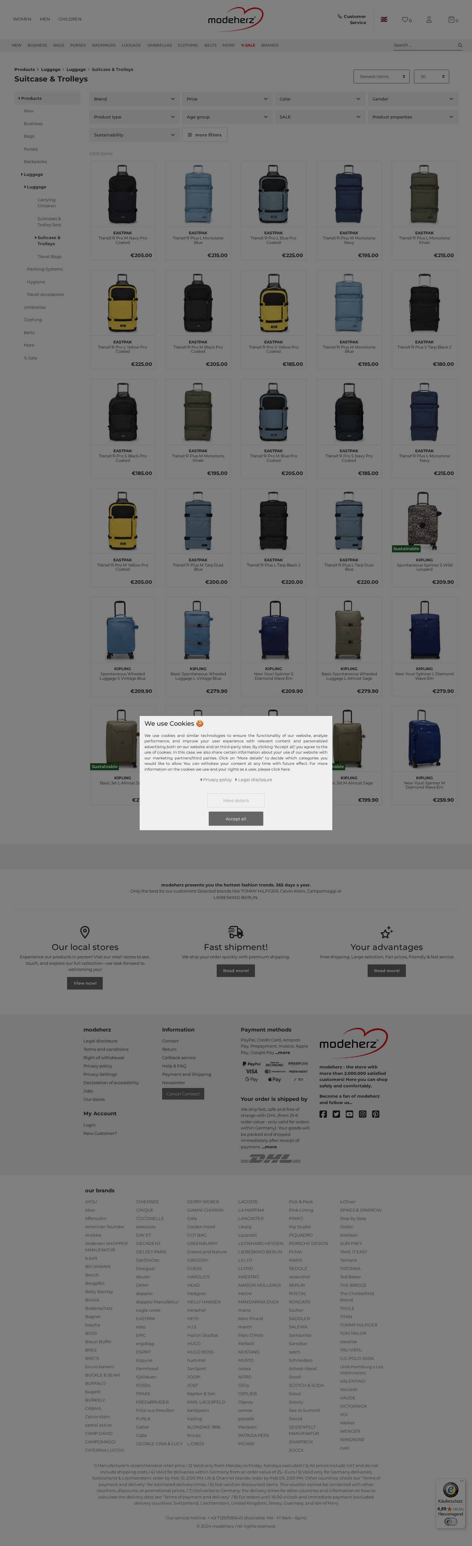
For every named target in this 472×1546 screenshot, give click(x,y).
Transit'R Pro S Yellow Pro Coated (274, 346)
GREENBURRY (202, 1243)
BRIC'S (92, 1358)
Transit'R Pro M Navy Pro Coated (123, 237)
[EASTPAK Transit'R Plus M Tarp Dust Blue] (198, 520)
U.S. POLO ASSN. (357, 1358)
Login (89, 1124)
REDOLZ (298, 1268)
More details (236, 800)
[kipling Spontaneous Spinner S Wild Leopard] (424, 520)
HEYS (193, 1318)
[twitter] (339, 1114)
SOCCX (296, 1450)
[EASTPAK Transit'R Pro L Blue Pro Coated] (273, 194)
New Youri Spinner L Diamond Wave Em (424, 673)
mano (244, 1310)
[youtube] (352, 1114)
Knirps (194, 1435)
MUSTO (246, 1360)
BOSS (91, 1333)
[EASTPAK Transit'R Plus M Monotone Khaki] (198, 412)
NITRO (245, 1376)
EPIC (141, 1335)
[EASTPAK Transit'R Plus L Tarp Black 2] (273, 520)
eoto (140, 1326)
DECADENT (148, 1243)
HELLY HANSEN (204, 1301)
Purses (78, 45)
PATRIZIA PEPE (253, 1435)
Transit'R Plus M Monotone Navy (349, 237)
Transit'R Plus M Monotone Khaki (198, 455)
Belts (210, 45)
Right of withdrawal (103, 1057)
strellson (349, 1235)
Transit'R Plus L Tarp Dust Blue (349, 564)
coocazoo (146, 1226)
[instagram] (365, 1114)
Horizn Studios (202, 1335)
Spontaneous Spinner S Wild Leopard (424, 564)
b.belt (91, 1258)
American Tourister (105, 1226)
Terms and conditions (105, 1049)
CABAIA (93, 1408)
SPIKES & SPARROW (361, 1210)
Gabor (142, 1426)
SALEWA (298, 1326)
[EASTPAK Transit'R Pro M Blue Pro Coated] (273, 412)
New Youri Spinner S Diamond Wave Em (273, 673)
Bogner (93, 1316)
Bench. (92, 1274)
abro (90, 1210)
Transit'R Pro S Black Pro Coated (123, 455)
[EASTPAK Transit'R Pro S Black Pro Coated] (122, 412)
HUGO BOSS (200, 1351)
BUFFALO (95, 1383)
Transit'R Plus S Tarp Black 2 (424, 344)
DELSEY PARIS (151, 1251)
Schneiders (300, 1360)
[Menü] (462, 1482)
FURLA (143, 1418)
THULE (347, 1308)
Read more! (236, 970)
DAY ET (143, 1235)
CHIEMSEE (147, 1201)
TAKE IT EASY (353, 1251)
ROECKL (298, 1293)
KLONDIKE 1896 (204, 1426)
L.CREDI (195, 1443)
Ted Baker (350, 1276)
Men (45, 19)
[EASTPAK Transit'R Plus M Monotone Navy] (349, 194)
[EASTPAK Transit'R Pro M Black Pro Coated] (198, 302)
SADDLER (299, 1318)
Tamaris (348, 1260)
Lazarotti (247, 1235)
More (229, 45)
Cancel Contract (183, 1093)
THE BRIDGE (353, 1285)
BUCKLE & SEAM (102, 1375)
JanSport (196, 1368)
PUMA (295, 1251)
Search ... (403, 45)
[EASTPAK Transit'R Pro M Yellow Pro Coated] (122, 520)
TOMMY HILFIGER (358, 1324)
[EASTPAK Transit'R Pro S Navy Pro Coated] (349, 412)
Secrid (295, 1418)
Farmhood (147, 1368)
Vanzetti (348, 1389)
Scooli (295, 1376)
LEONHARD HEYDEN (261, 1243)
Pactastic (247, 1426)
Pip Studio (300, 1226)
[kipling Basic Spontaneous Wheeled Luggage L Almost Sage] (349, 629)
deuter (143, 1276)
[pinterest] (378, 1114)
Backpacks (104, 45)
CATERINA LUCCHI (104, 1450)
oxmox (245, 1410)
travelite (348, 1341)
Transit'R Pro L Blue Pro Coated (273, 237)
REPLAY (297, 1285)
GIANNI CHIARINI (205, 1210)
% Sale (248, 45)
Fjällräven (146, 1376)
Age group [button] (198, 116)
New (17, 45)
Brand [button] (100, 98)
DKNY (142, 1285)
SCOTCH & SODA (306, 1385)
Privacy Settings (100, 1074)
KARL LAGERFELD (206, 1401)
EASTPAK (145, 1318)
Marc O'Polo (250, 1335)
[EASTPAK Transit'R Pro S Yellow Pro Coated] (273, 302)
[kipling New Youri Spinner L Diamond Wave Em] (424, 629)
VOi (344, 1414)
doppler (144, 1293)
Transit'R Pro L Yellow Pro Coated (122, 346)
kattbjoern (198, 1410)
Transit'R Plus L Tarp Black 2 (274, 561)
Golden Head (201, 1226)
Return (169, 1049)
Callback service (179, 1057)
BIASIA (92, 1299)
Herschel (196, 1310)
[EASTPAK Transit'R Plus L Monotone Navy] (424, 412)
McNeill (246, 1343)
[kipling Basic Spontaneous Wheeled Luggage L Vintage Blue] (198, 629)
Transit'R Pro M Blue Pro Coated (273, 455)
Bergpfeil (95, 1283)
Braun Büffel (98, 1341)
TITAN (346, 1316)
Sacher (296, 1310)
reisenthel (299, 1276)
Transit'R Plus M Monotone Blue (349, 346)
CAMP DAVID (99, 1433)
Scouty (296, 1401)
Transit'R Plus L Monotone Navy (424, 455)
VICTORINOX (353, 1406)
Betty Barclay (99, 1291)
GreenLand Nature (207, 1251)
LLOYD (245, 1268)
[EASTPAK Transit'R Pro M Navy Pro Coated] (122, 194)
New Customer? (100, 1133)
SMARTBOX (301, 1441)
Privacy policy (97, 1065)
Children (70, 19)
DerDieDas (147, 1260)
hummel (196, 1360)
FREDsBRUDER (152, 1401)
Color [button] (285, 98)
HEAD (193, 1285)
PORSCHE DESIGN (308, 1243)
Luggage (131, 45)
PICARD (246, 1443)
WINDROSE (352, 1439)
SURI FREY (351, 1243)
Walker (347, 1422)
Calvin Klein (97, 1416)
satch (294, 1351)
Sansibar (298, 1343)
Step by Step (353, 1218)
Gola (192, 1218)
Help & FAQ (174, 1065)
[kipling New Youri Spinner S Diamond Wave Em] (273, 629)
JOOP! (193, 1376)
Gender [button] (380, 98)
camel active (98, 1425)
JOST (192, 1385)
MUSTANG (249, 1351)
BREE (91, 1349)
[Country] (384, 19)
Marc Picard (250, 1318)
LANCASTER (251, 1218)
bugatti (93, 1391)
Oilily (243, 1385)
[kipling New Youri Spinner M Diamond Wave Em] (424, 738)
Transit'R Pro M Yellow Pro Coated (122, 564)
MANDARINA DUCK (258, 1301)
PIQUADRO (301, 1235)
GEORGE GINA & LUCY (159, 1443)
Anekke (93, 1235)
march (245, 1326)
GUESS (194, 1268)
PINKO (296, 1218)
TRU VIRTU (351, 1349)
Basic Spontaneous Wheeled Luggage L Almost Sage (349, 673)
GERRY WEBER (203, 1201)
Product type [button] (107, 116)
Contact (170, 1040)
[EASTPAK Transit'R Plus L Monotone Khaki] (424, 194)
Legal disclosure (100, 1040)
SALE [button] (285, 116)
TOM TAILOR (353, 1333)
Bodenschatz (99, 1308)
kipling (194, 1418)
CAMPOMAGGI (100, 1441)
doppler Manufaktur (157, 1301)
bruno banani (99, 1366)
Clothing (188, 45)
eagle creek (148, 1310)
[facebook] (326, 1114)
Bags (58, 45)
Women (22, 19)
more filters (208, 134)
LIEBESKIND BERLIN (260, 1251)
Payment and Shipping (186, 1074)
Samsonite (300, 1335)
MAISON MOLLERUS (259, 1285)
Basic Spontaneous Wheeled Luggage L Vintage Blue (198, 673)
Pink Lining (301, 1210)
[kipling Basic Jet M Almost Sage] (349, 738)
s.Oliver (347, 1201)
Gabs (141, 1435)
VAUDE (347, 1397)
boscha (92, 1324)
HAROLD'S (198, 1276)
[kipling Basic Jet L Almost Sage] (122, 738)
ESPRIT (143, 1351)
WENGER (350, 1431)
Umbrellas (159, 45)
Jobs (88, 1090)
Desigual (145, 1268)
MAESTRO (248, 1276)
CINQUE (144, 1210)
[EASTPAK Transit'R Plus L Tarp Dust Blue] (349, 520)
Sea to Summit (304, 1410)
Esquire (144, 1360)
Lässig (244, 1226)
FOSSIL (143, 1385)
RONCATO (299, 1301)
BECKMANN (98, 1266)
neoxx (244, 1368)
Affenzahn (96, 1218)
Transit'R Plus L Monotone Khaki (424, 237)
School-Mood (303, 1368)
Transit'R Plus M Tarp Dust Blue (198, 564)
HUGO (194, 1343)
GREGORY (197, 1260)
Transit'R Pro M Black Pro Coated (198, 346)
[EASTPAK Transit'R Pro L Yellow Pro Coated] (122, 302)
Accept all (236, 818)
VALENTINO (352, 1381)
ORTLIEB (247, 1393)
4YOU (91, 1201)
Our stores (94, 1099)
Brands (269, 45)
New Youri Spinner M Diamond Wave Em (424, 782)
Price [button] (192, 98)
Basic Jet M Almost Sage (349, 779)
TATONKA (350, 1268)
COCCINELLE (150, 1218)
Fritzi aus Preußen (155, 1410)
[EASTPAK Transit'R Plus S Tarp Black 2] (424, 302)
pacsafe (246, 1418)
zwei (345, 1447)
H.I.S (192, 1326)
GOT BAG (196, 1235)
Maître (245, 1293)
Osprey (245, 1401)
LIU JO (245, 1260)
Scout (295, 1393)
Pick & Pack (301, 1201)
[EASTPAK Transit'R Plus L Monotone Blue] (198, 194)
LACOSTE (248, 1201)
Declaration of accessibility (111, 1082)
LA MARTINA (251, 1210)
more (284, 1052)
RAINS (295, 1260)
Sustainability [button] (108, 134)
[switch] (450, 1521)
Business (37, 45)
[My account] (430, 20)
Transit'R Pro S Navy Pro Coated (349, 455)
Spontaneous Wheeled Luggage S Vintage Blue (123, 673)
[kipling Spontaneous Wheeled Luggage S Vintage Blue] (122, 629)
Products (24, 69)
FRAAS (143, 1393)
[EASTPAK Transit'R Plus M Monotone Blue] (349, 302)
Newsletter (173, 1082)
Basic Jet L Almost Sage (123, 779)
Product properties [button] (392, 116)
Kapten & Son (201, 1393)
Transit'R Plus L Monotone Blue (198, 237)
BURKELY (95, 1400)
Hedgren (196, 1293)
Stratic (346, 1226)
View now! (85, 983)
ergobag (145, 1343)
